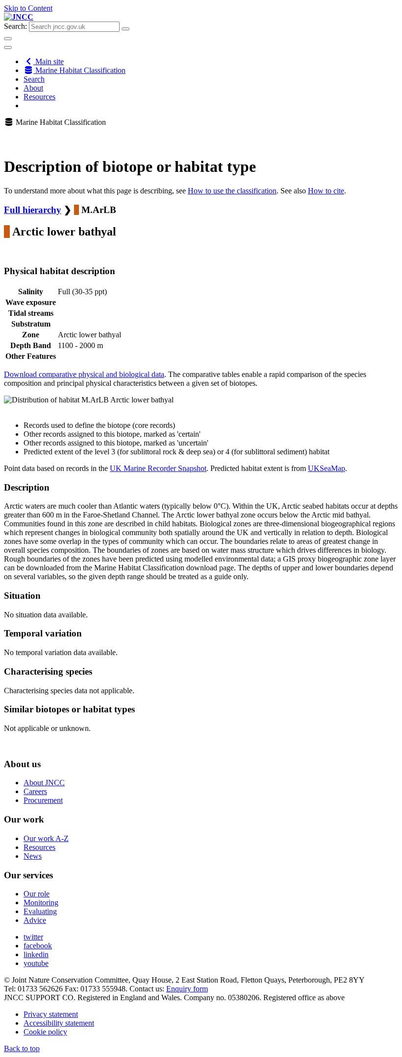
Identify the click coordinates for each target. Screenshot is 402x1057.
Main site (48, 61)
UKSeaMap (326, 468)
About (33, 88)
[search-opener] (8, 38)
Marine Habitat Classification (79, 70)
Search (34, 79)
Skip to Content (28, 8)
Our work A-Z (46, 838)
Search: (15, 26)
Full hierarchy (32, 210)
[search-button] (125, 28)
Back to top (22, 1048)
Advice (35, 920)
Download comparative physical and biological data (84, 374)
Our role (37, 894)
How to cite (326, 191)
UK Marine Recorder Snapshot (158, 468)
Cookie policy (45, 1032)
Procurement (43, 800)
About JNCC (44, 782)
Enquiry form (187, 989)
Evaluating (40, 911)
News (33, 856)
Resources (39, 97)
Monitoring (41, 902)
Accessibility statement (59, 1023)
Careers (35, 791)
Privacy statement (51, 1014)
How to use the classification (232, 191)
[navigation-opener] (8, 47)
